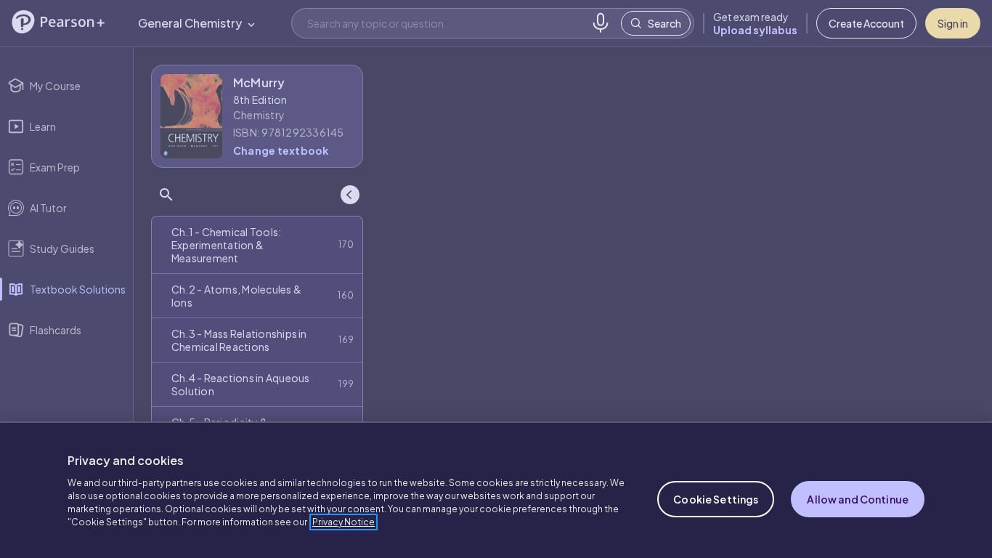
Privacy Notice (343, 522)
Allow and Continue (857, 499)
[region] (496, 489)
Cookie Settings (715, 499)
